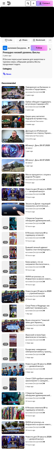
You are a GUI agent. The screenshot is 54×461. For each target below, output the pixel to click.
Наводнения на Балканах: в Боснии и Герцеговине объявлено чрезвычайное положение (37, 88)
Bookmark (40, 40)
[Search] (28, 3)
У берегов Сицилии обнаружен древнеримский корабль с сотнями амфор (37, 219)
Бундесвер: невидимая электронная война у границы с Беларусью (38, 350)
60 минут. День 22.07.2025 (37, 160)
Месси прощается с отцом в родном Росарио (38, 176)
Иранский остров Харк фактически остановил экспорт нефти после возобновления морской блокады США (36, 336)
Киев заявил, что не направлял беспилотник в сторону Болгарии (37, 263)
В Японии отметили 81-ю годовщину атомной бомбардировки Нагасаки (36, 234)
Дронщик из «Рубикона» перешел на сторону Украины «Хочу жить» (38, 132)
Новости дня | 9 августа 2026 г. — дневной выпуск (38, 438)
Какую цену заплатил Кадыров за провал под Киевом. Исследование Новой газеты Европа (35, 117)
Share (24, 40)
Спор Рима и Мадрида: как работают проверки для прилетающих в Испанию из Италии (38, 307)
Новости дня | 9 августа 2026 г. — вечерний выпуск (38, 190)
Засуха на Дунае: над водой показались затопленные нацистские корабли (37, 205)
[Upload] (33, 3)
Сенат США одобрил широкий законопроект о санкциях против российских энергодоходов (38, 379)
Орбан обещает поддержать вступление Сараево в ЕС (38, 103)
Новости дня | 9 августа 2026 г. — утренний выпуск (38, 292)
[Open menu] (4, 3)
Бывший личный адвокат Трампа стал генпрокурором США (38, 248)
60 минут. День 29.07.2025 (37, 145)
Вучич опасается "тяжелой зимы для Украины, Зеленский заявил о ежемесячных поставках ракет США (37, 321)
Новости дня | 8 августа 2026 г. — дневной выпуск (38, 365)
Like (10, 40)
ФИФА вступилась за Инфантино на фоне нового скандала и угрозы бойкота (38, 278)
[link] (16, 48)
